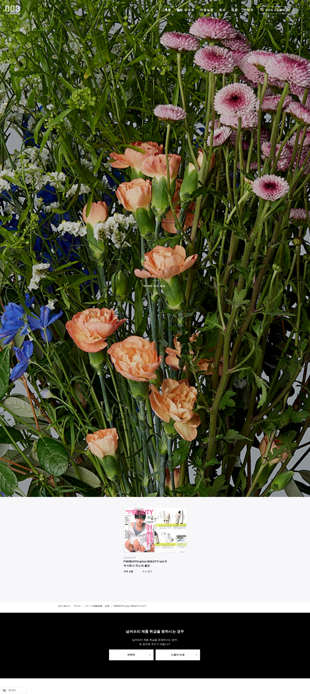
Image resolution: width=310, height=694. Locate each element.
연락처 (248, 10)
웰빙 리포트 (186, 10)
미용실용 (207, 10)
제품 (167, 10)
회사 (222, 10)
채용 (234, 10)
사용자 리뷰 (178, 654)
